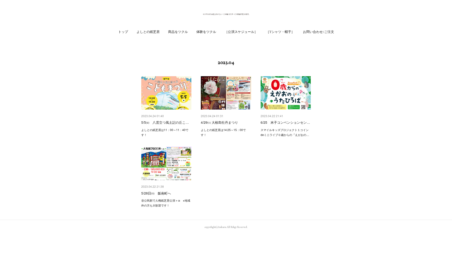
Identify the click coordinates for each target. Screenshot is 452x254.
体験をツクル (206, 32)
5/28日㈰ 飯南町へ (156, 193)
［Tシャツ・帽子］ (280, 32)
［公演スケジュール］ (241, 32)
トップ (123, 32)
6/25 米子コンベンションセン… (285, 122)
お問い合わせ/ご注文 (318, 32)
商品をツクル (178, 32)
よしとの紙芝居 (148, 32)
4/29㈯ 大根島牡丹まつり (219, 122)
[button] (123, 32)
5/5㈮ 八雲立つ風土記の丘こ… (165, 122)
